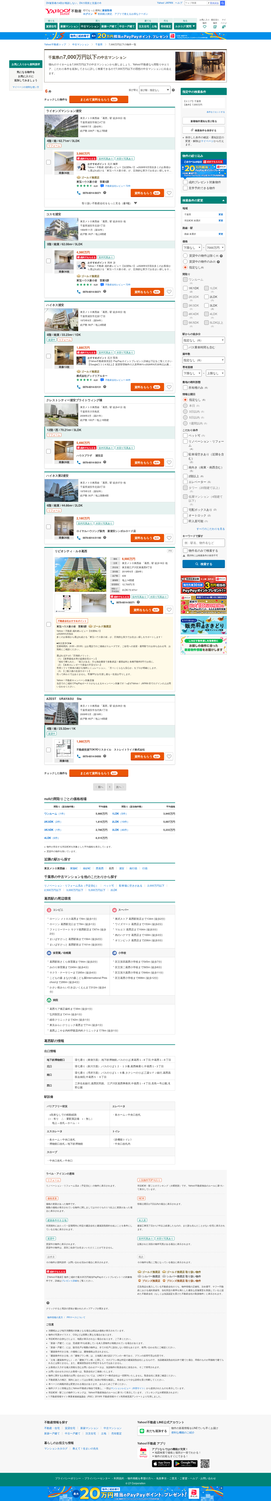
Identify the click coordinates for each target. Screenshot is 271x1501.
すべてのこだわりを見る (211, 528)
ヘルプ (178, 2)
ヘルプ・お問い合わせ (203, 1478)
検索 (222, 3)
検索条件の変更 (193, 200)
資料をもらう (147, 193)
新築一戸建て (109, 26)
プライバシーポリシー (68, 1478)
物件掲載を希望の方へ (140, 1478)
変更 (221, 214)
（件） (55, 813)
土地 (154, 26)
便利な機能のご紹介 (182, 1432)
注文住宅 (144, 26)
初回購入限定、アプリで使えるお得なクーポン (123, 13)
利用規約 (119, 1478)
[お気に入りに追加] (169, 193)
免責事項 (161, 1478)
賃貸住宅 (51, 26)
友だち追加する (156, 1431)
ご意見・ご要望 (178, 1478)
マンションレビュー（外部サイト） (128, 1388)
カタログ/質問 (183, 26)
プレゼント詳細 (69, 1280)
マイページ (207, 141)
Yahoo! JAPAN (165, 2)
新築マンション (69, 26)
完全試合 (214, 2)
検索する (206, 564)
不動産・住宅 (52, 1428)
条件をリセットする (216, 111)
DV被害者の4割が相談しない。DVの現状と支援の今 (74, 3)
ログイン (88, 13)
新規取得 (107, 10)
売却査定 (166, 26)
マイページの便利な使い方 (26, 86)
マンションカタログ (55, 1448)
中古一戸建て (127, 26)
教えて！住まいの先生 (85, 1448)
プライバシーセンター (97, 1478)
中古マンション (90, 26)
